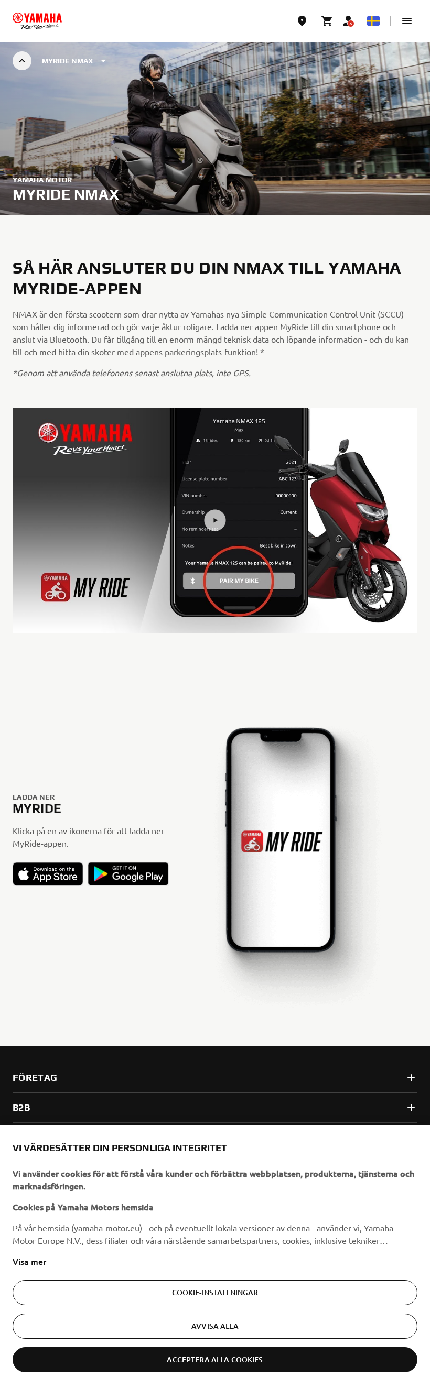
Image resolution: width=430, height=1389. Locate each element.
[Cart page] (327, 21)
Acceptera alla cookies (215, 1359)
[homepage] (37, 21)
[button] (406, 20)
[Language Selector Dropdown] (373, 20)
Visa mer (29, 1261)
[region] (215, 1257)
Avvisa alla (215, 1326)
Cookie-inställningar (215, 1292)
